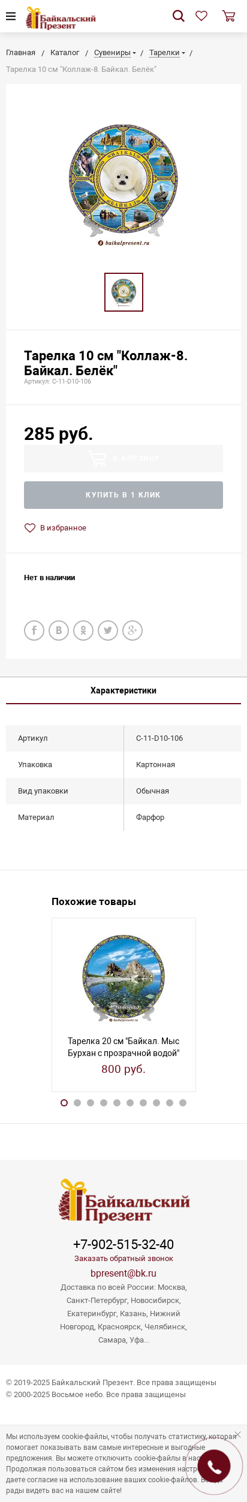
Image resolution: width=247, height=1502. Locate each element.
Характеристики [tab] (123, 690)
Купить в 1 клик (123, 495)
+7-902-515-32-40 (123, 1245)
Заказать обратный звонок (123, 1258)
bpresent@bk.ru (123, 1273)
